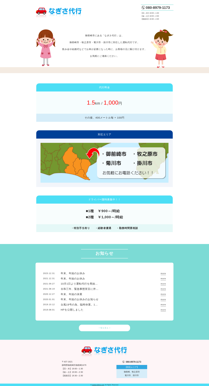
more (163, 273)
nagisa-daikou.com (98, 385)
